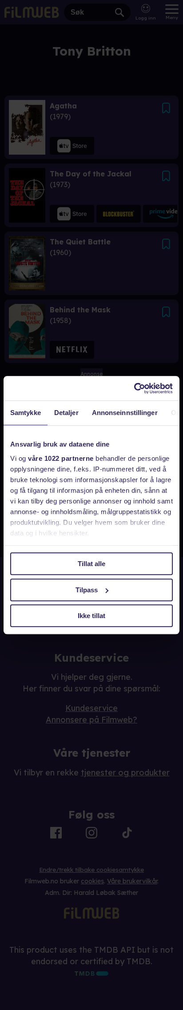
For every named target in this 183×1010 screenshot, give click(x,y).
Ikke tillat (91, 615)
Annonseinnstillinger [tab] (125, 412)
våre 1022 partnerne (61, 458)
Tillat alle (91, 563)
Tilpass (87, 590)
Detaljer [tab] (66, 412)
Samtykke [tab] (25, 412)
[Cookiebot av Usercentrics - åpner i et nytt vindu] (134, 388)
